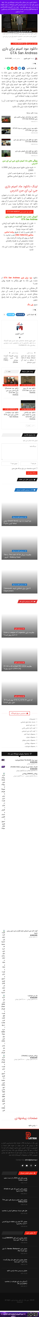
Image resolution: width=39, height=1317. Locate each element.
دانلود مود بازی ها (32, 44)
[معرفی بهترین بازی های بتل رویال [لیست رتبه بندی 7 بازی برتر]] (32, 1262)
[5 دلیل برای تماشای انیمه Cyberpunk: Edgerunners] (19, 578)
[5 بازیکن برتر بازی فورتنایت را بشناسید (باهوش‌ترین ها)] (32, 1284)
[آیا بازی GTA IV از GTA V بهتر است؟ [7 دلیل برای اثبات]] (19, 689)
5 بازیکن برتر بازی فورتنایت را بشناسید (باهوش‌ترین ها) (16, 1282)
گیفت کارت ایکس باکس (28, 728)
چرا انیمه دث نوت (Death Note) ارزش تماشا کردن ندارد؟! (17, 522)
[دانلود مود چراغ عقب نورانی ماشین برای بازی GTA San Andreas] (6, 119)
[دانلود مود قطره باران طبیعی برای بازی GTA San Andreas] (6, 153)
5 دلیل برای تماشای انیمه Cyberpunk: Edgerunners (17, 589)
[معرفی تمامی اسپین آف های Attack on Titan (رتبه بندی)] (32, 1191)
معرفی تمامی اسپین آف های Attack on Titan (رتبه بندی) (15, 1190)
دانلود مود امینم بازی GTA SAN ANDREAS (19, 212)
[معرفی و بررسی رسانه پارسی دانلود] (32, 1273)
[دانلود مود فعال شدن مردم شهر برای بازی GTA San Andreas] (6, 142)
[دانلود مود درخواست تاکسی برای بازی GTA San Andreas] (11, 405)
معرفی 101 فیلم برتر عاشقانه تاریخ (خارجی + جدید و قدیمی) (14, 1222)
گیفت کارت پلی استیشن (28, 731)
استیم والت (32, 719)
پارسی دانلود (31, 1125)
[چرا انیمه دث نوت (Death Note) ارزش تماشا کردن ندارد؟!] (19, 510)
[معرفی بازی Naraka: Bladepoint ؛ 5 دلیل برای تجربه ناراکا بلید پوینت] (32, 1251)
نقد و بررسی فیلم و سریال (19, 517)
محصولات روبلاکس (30, 743)
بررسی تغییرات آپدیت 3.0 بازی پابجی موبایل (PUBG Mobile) (11, 359)
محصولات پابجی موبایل (28, 740)
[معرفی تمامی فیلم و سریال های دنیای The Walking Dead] (32, 1202)
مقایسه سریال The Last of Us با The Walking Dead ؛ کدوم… (17, 556)
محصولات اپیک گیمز (29, 734)
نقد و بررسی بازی (19, 629)
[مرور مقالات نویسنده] (19, 326)
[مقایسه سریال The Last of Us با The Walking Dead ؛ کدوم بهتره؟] (19, 544)
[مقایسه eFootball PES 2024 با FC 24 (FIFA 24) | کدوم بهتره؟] (19, 655)
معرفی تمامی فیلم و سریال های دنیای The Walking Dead (14, 1201)
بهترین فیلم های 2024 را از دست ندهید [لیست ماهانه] (15, 1179)
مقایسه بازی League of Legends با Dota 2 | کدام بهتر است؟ (19, 633)
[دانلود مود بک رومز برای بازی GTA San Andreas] (28, 381)
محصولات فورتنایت (30, 746)
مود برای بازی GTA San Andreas (18, 277)
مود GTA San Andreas (18, 44)
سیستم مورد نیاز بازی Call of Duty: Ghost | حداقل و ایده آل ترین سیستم (28, 359)
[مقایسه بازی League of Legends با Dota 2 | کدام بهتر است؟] (19, 622)
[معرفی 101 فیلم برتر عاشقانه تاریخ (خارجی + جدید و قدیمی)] (32, 1224)
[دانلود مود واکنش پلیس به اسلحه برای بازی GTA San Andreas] (28, 405)
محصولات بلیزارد (30, 737)
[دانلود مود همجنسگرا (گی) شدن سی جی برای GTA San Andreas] (11, 381)
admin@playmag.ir (31, 1160)
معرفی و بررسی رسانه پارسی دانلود (17, 1270)
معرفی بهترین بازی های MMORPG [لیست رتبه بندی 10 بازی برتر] (14, 1239)
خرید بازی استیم (30, 725)
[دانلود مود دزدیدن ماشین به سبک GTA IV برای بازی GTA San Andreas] (6, 130)
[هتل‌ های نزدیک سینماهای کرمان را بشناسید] (32, 1213)
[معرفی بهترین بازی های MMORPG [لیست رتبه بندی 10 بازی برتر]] (32, 1240)
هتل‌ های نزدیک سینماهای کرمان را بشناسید (14, 1211)
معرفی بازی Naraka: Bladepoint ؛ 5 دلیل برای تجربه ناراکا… (14, 1250)
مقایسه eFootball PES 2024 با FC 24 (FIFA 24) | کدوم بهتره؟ (18, 667)
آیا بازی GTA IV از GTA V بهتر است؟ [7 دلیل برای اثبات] (18, 701)
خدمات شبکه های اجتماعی (28, 722)
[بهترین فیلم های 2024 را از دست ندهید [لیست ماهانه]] (32, 1181)
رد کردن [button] (18, 12)
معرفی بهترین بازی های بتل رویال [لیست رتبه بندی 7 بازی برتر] (15, 1261)
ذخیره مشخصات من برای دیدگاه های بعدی (24, 468)
